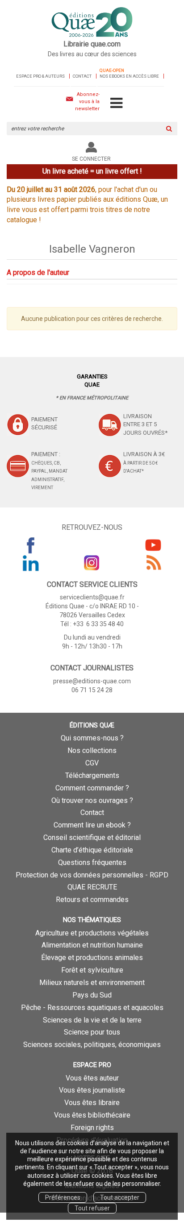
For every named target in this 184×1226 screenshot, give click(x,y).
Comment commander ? (92, 788)
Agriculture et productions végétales (92, 933)
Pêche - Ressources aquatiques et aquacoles (92, 1007)
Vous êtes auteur (92, 1078)
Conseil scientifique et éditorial (92, 837)
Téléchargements (92, 775)
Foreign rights (92, 1127)
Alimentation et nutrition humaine (92, 945)
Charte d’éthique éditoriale (92, 850)
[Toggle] (116, 103)
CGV (92, 763)
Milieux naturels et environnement (92, 982)
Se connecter (91, 159)
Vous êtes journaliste (92, 1090)
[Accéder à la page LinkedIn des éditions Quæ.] (31, 563)
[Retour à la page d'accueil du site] (92, 22)
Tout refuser (92, 1208)
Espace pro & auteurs (40, 76)
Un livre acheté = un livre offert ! (92, 171)
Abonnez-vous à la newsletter (87, 101)
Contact (82, 76)
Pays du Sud (92, 995)
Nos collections (92, 750)
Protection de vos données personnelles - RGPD (92, 875)
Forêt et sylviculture (92, 970)
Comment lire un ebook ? (92, 825)
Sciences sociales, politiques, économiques (92, 1044)
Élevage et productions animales (92, 957)
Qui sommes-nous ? (92, 738)
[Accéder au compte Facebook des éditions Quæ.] (31, 545)
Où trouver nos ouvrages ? (92, 800)
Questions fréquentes (92, 862)
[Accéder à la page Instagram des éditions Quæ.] (92, 563)
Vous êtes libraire (92, 1102)
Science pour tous (92, 1032)
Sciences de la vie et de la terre (92, 1020)
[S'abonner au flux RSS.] (153, 563)
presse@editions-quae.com (92, 681)
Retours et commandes (92, 899)
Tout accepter (119, 1197)
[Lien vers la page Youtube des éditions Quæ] (153, 545)
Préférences (62, 1197)
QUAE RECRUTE (92, 887)
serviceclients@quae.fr (92, 597)
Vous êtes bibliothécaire (92, 1115)
